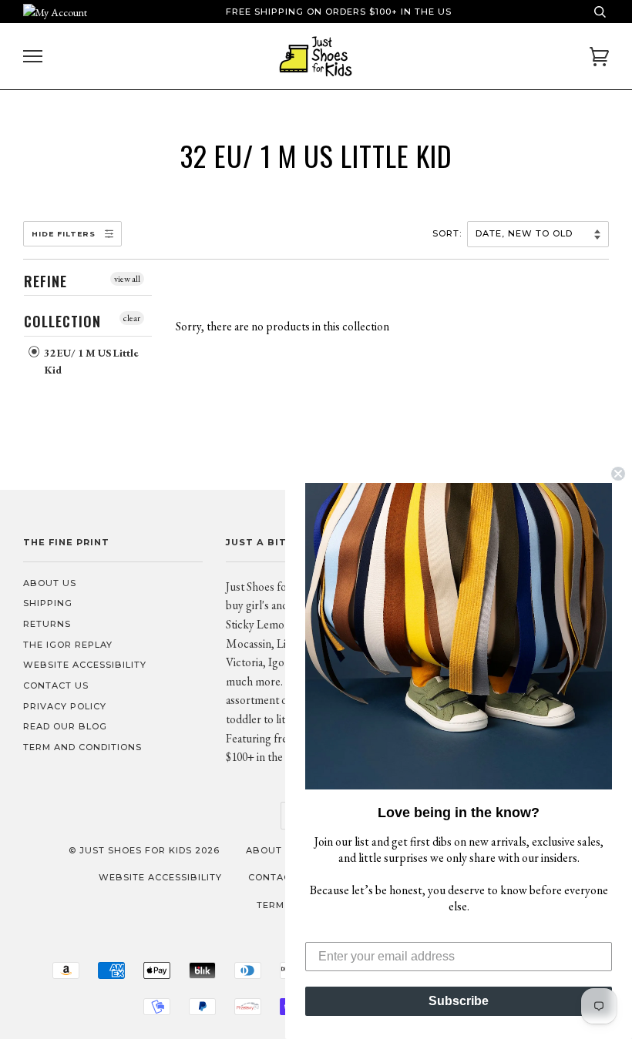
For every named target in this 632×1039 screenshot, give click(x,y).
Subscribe (459, 1000)
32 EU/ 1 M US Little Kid (90, 361)
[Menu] (32, 56)
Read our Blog (65, 726)
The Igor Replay (68, 644)
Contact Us (56, 685)
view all (127, 279)
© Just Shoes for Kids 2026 (144, 850)
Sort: (448, 233)
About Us (49, 583)
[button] (458, 636)
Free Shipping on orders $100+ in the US (339, 11)
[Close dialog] (618, 473)
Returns (47, 623)
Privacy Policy (64, 706)
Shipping (47, 603)
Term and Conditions (82, 747)
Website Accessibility (84, 664)
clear (131, 318)
